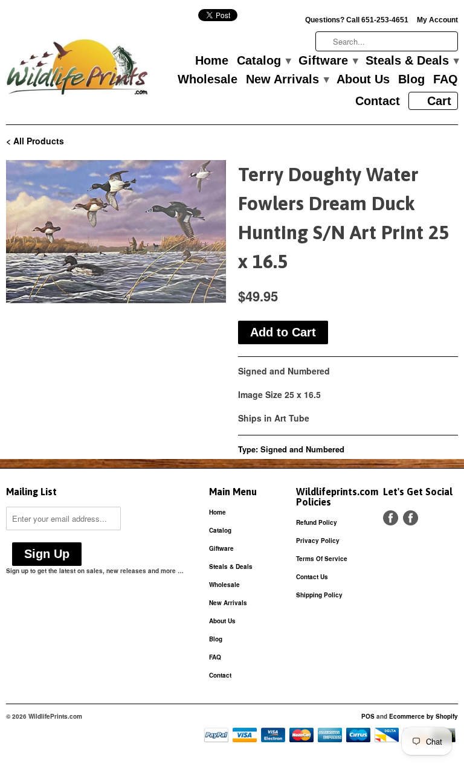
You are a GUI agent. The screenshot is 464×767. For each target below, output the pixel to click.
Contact (377, 101)
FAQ (445, 80)
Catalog (263, 61)
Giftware (327, 61)
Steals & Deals (412, 61)
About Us (363, 80)
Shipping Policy (319, 595)
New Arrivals (287, 80)
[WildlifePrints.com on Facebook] (410, 517)
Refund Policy (316, 522)
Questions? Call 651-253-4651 (356, 20)
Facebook (390, 517)
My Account (437, 20)
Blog (411, 80)
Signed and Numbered (302, 449)
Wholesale (207, 80)
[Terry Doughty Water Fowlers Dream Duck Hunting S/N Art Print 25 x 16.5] (116, 231)
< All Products (35, 141)
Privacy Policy (318, 540)
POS (368, 716)
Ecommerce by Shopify (423, 716)
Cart (439, 101)
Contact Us (312, 577)
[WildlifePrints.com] (77, 69)
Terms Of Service (321, 558)
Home (211, 61)
